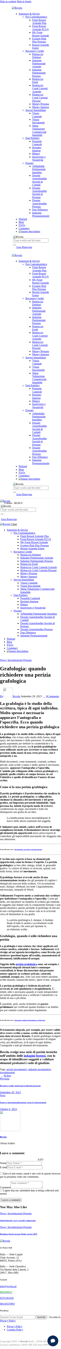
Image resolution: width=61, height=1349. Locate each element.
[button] (2, 516)
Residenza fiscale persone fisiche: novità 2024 (18, 1234)
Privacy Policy (7, 1320)
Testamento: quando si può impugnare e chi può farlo (30, 1020)
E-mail (3, 1167)
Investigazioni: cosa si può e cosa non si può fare (28, 849)
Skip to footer (24, 1)
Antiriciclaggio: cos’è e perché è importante (18, 1220)
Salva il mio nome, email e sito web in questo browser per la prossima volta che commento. (30, 1175)
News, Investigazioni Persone (16, 660)
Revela (3, 1137)
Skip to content (8, 1)
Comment (5, 1187)
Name (3, 1163)
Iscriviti (41, 1317)
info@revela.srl (8, 1286)
